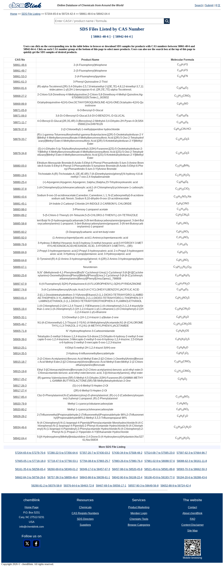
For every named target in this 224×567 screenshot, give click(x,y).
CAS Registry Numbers (85, 513)
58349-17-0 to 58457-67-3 (95, 469)
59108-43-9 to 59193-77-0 (159, 477)
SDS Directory (85, 519)
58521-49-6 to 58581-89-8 (159, 469)
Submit (209, 5)
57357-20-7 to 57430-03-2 (95, 452)
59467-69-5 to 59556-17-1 (111, 485)
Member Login (139, 513)
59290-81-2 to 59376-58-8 (46, 485)
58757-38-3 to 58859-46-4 (62, 477)
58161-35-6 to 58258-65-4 (30, 469)
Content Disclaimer (192, 524)
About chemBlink (192, 513)
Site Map (192, 530)
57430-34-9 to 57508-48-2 (127, 452)
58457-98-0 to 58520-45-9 (127, 469)
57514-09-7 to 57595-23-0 (159, 452)
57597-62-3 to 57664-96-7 (192, 452)
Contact (192, 507)
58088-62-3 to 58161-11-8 (192, 461)
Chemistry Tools (139, 519)
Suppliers (85, 524)
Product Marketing (138, 507)
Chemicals (85, 507)
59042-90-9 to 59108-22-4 (127, 477)
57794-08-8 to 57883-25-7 (95, 461)
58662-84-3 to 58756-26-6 (30, 477)
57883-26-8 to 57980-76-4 (127, 461)
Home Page (32, 507)
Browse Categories (139, 524)
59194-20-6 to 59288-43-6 (192, 477)
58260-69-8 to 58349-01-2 (62, 469)
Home (13, 13)
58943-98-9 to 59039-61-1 (95, 477)
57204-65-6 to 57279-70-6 (30, 452)
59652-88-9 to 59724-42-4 (176, 485)
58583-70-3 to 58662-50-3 (192, 469)
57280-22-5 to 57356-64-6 (62, 452)
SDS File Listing (31, 13)
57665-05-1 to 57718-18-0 (30, 461)
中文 (217, 5)
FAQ (192, 519)
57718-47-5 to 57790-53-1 (63, 461)
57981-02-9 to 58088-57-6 (159, 461)
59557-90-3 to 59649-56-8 (143, 485)
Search (199, 5)
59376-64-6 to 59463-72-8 (79, 485)
